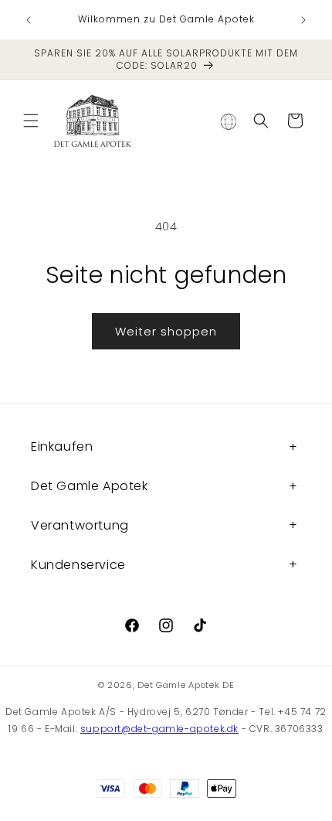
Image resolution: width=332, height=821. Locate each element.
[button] (31, 121)
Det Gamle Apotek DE (185, 685)
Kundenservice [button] (78, 565)
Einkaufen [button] (62, 446)
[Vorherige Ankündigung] (29, 20)
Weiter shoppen (166, 331)
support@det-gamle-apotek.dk (159, 728)
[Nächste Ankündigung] (303, 20)
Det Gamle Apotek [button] (89, 486)
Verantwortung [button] (80, 525)
